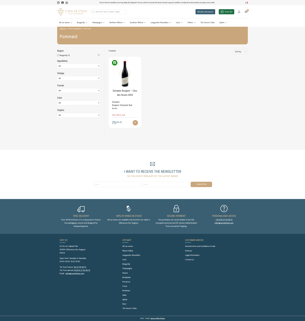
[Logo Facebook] (62, 2)
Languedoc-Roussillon (160, 22)
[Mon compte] (239, 11)
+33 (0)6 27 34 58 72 (224, 220)
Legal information (192, 255)
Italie (124, 295)
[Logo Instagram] (58, 2)
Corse (124, 286)
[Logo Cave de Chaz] (72, 12)
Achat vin (63, 29)
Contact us (189, 259)
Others (190, 22)
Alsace (125, 273)
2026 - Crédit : (152, 318)
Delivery (188, 251)
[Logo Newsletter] (67, 2)
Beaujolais (126, 277)
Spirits (221, 22)
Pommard (124, 105)
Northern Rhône (115, 22)
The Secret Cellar (207, 22)
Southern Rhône (136, 22)
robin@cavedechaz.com (224, 223)
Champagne (97, 22)
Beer (124, 304)
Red (130, 105)
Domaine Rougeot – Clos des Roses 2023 (125, 92)
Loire (178, 22)
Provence (126, 282)
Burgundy (81, 22)
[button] (135, 122)
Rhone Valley (127, 251)
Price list (228, 12)
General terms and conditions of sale (200, 246)
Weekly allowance (205, 12)
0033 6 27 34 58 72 (82, 270)
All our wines (64, 22)
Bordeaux (126, 290)
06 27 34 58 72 (80, 267)
